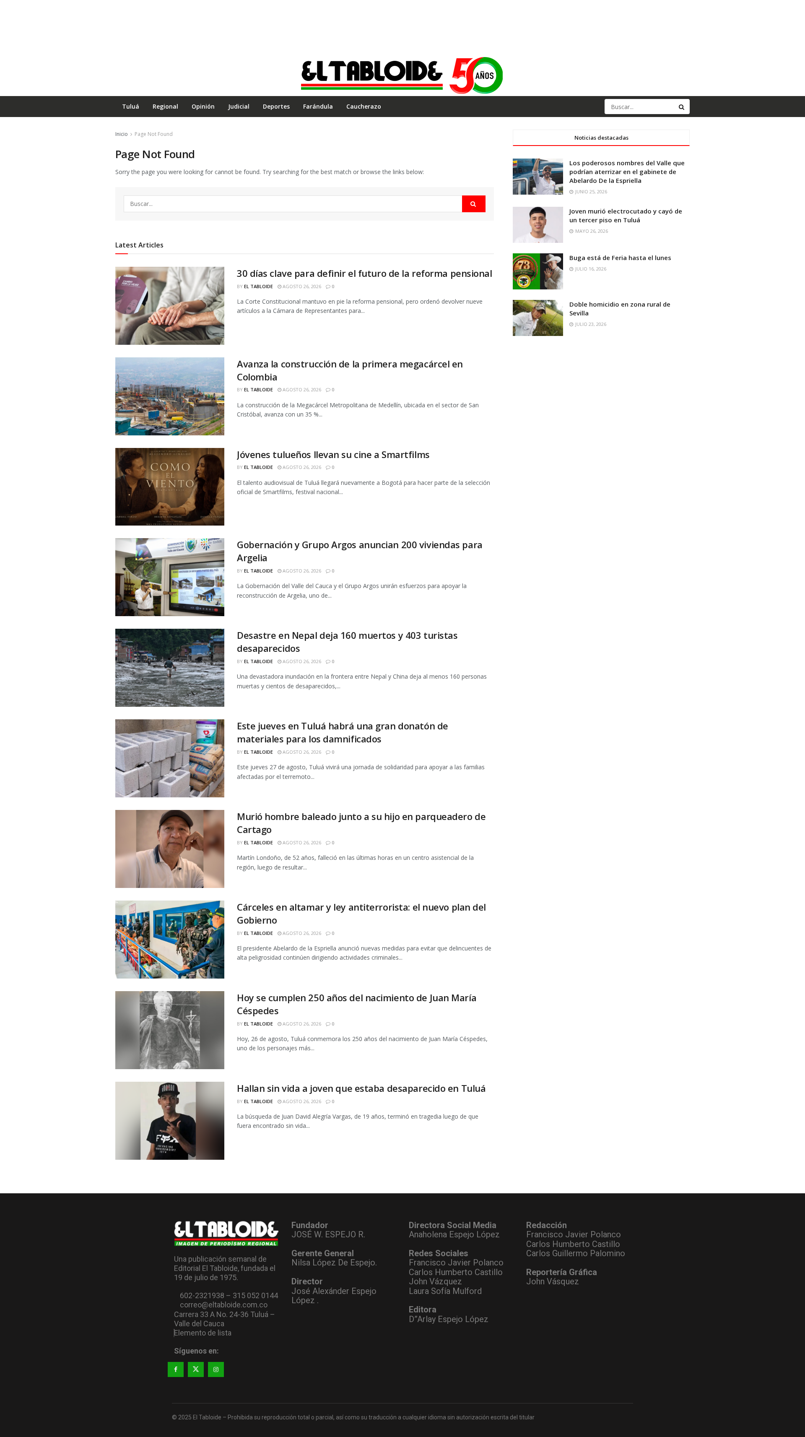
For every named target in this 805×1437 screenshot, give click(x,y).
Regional (165, 106)
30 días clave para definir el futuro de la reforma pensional (364, 273)
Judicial (238, 106)
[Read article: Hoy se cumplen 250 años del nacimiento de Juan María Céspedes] (169, 1030)
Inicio (121, 134)
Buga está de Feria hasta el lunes (620, 257)
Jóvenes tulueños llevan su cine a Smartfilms (333, 454)
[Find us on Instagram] (216, 1369)
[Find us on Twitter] (196, 1369)
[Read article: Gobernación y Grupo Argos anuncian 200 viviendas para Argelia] (169, 577)
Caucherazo (363, 106)
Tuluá (130, 106)
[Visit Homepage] (402, 75)
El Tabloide (258, 286)
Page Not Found (154, 134)
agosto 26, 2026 (301, 286)
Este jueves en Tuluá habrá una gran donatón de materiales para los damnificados (342, 732)
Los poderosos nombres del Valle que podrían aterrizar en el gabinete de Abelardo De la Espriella (627, 172)
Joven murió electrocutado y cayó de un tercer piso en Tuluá (625, 215)
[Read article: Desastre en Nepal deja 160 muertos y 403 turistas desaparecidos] (169, 668)
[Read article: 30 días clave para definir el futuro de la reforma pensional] (169, 306)
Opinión (203, 106)
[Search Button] (682, 106)
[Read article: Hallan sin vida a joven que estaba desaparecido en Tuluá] (169, 1121)
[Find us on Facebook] (176, 1369)
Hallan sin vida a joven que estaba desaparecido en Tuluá (361, 1088)
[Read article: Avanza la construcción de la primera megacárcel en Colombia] (169, 396)
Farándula (318, 106)
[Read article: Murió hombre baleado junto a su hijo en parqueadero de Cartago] (169, 849)
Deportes (276, 106)
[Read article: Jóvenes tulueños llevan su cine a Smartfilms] (169, 487)
